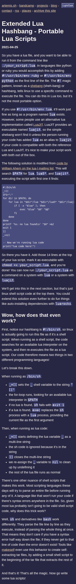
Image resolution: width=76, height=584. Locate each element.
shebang (36, 86)
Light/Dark (68, 5)
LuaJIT (38, 124)
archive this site (45, 11)
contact (7, 11)
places (26, 11)
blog (54, 5)
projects (42, 5)
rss (17, 11)
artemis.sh (9, 5)
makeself (8, 550)
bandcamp (26, 5)
